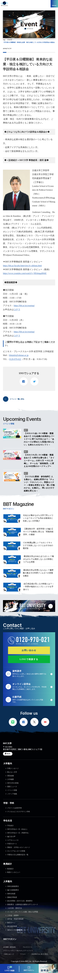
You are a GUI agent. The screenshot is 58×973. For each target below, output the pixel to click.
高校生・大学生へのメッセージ (18, 847)
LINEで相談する (29, 659)
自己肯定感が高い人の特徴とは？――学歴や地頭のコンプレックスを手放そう (38, 586)
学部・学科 (8, 803)
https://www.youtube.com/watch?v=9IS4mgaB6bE (25, 273)
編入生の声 (11, 836)
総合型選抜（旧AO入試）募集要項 (19, 901)
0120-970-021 (15, 359)
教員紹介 (7, 864)
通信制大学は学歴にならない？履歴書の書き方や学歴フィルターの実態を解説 (38, 573)
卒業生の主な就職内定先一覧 (17, 855)
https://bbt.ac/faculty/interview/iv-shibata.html (22, 265)
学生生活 (7, 820)
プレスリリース (27, 947)
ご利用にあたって (8, 954)
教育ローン (11, 923)
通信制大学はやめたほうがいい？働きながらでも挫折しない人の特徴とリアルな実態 (38, 559)
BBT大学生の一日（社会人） (17, 829)
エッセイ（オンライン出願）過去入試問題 (22, 912)
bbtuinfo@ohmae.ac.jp (18, 355)
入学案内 (7, 881)
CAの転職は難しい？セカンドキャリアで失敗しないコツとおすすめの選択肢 (38, 545)
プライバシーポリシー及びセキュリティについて (18, 950)
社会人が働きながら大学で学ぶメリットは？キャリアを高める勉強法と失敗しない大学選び (38, 518)
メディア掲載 (12, 794)
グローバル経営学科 (14, 808)
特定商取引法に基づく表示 (40, 954)
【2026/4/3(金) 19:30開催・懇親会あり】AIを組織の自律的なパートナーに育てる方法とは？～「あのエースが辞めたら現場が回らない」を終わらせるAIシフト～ (39, 439)
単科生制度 (11, 894)
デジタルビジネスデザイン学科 (18, 812)
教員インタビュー (13, 872)
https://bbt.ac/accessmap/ (24, 305)
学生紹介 (10, 825)
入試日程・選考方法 (14, 908)
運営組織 (10, 776)
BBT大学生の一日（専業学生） (18, 833)
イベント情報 (12, 790)
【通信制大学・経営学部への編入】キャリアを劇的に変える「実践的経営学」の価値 (38, 532)
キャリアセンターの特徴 (16, 851)
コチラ (17, 309)
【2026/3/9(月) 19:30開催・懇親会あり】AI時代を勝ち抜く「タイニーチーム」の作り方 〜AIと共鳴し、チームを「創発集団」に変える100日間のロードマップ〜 (39, 460)
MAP (8, 754)
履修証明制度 (12, 897)
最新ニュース (12, 786)
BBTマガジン (9, 939)
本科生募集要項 (13, 886)
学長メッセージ (13, 768)
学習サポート (12, 844)
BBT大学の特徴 (12, 783)
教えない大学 (12, 772)
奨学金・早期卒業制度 (15, 919)
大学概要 (10, 779)
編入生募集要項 (13, 890)
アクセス (22, 954)
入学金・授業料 (13, 915)
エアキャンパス (13, 840)
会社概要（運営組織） (10, 947)
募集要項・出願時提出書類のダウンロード (22, 904)
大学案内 (7, 763)
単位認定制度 (12, 926)
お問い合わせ (29, 650)
